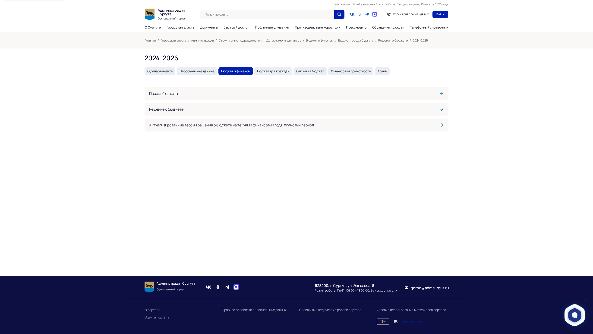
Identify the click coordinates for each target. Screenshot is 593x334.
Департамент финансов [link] (283, 40)
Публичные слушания (272, 27)
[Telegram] (367, 14)
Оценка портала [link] (157, 317)
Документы (209, 27)
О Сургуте (153, 27)
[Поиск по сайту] (339, 14)
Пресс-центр (356, 27)
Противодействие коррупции (317, 27)
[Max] (236, 287)
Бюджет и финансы (235, 71)
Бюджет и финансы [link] (319, 40)
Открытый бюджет (310, 71)
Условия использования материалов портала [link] (411, 310)
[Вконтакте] (352, 14)
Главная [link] (150, 40)
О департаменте (160, 71)
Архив (382, 71)
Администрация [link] (202, 40)
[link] (296, 93)
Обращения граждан (388, 27)
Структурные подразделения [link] (240, 40)
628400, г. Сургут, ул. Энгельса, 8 (344, 285)
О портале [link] (152, 310)
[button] (575, 315)
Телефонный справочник (429, 27)
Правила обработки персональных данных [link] (254, 310)
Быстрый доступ (236, 27)
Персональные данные (197, 71)
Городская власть (180, 27)
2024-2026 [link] (420, 40)
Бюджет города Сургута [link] (355, 40)
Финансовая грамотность (351, 71)
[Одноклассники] (359, 14)
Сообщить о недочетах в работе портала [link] (330, 310)
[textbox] (267, 14)
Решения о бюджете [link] (393, 40)
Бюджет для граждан (273, 71)
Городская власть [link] (173, 40)
